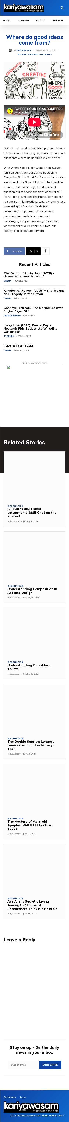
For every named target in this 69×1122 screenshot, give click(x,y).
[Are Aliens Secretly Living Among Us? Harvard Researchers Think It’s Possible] (34, 868)
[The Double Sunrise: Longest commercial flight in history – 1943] (34, 709)
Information (24, 54)
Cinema (7, 281)
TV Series (9, 336)
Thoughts (46, 54)
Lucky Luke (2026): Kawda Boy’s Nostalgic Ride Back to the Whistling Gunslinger (30, 328)
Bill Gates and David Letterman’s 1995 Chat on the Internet (31, 513)
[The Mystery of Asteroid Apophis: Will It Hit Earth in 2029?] (34, 788)
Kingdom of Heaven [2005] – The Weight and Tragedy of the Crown (34, 292)
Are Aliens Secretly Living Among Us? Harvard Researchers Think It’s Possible (32, 905)
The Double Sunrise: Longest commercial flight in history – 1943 (31, 745)
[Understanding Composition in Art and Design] (34, 556)
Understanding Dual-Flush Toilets (29, 667)
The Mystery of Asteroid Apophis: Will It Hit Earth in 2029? (29, 825)
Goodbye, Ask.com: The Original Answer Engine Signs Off (33, 309)
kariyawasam (24, 50)
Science (36, 54)
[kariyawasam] (11, 50)
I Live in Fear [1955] (18, 346)
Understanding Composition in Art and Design (32, 591)
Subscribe (50, 1064)
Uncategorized (12, 315)
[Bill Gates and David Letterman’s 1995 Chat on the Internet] (34, 476)
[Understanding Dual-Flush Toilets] (34, 632)
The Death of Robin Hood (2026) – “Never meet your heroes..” (29, 274)
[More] (46, 251)
